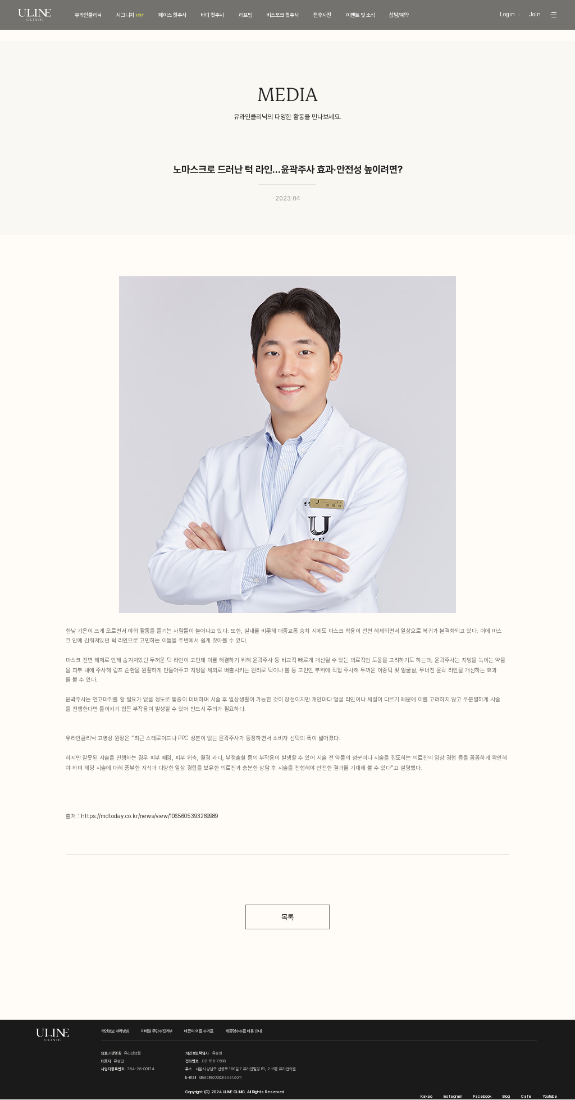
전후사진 (322, 15)
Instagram (453, 1096)
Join (535, 15)
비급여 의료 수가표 (198, 1031)
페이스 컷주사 (172, 15)
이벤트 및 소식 (360, 15)
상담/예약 (399, 15)
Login (507, 15)
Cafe (526, 1096)
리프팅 (245, 15)
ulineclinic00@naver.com (220, 1077)
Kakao (426, 1096)
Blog (506, 1096)
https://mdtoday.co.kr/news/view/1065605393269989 (149, 816)
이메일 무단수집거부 (156, 1031)
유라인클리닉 (88, 15)
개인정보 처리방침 (115, 1031)
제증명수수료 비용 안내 (244, 1031)
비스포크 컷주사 (282, 15)
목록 (287, 916)
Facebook (482, 1096)
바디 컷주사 (212, 15)
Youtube (549, 1096)
